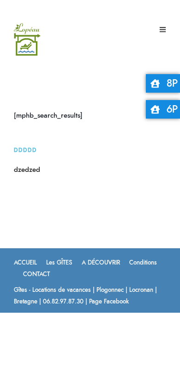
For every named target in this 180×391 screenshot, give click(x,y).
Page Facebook (109, 302)
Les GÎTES (59, 263)
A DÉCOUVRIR (101, 263)
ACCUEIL (25, 263)
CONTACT (36, 274)
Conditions (143, 263)
